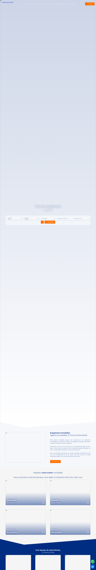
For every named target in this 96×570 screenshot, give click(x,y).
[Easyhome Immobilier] (9, 4)
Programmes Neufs (39, 4)
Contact (73, 4)
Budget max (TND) (62, 218)
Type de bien (27, 217)
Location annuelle (49, 4)
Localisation (44, 218)
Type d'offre (10, 217)
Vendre (68, 4)
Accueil (27, 4)
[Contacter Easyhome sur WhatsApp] (93, 562)
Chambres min (78, 218)
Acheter (31, 4)
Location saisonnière (60, 4)
